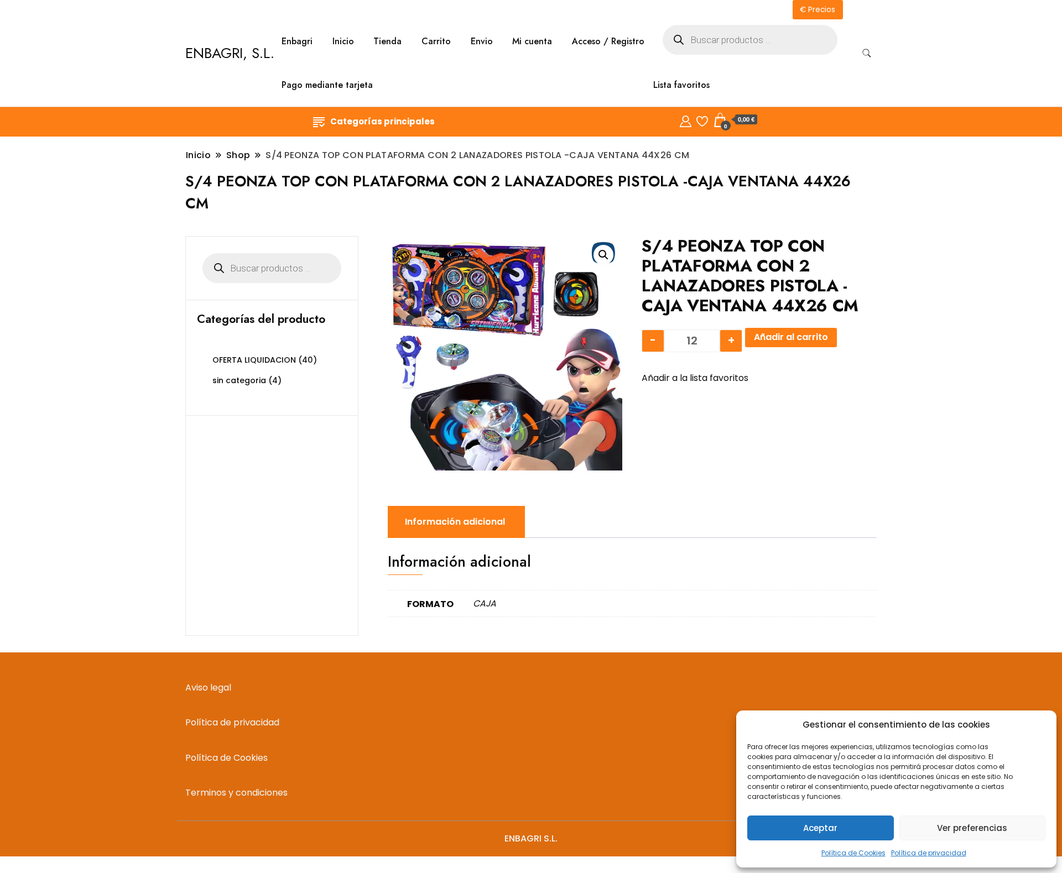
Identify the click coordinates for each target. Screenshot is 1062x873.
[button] (603, 255)
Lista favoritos (681, 85)
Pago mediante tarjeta (327, 85)
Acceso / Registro (608, 41)
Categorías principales (382, 121)
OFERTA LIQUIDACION (254, 359)
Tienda (387, 41)
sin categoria (239, 380)
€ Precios (817, 9)
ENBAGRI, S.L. (229, 53)
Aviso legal (208, 687)
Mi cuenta (532, 41)
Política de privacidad (928, 853)
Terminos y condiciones (236, 792)
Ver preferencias (972, 828)
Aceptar (820, 828)
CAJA (484, 603)
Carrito (436, 41)
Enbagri (297, 41)
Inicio (343, 41)
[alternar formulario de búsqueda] (867, 53)
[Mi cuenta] (685, 120)
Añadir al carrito (791, 337)
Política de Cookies (853, 853)
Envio (482, 41)
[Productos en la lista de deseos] (702, 120)
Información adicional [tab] (455, 521)
